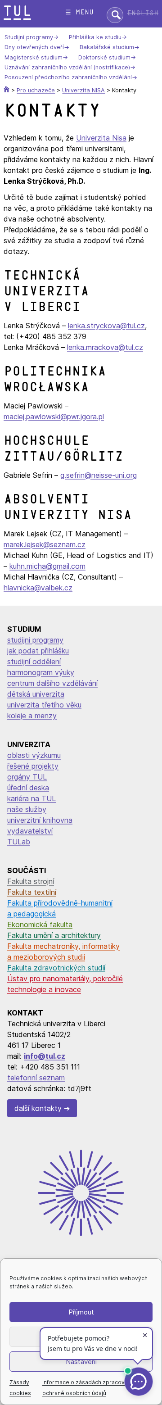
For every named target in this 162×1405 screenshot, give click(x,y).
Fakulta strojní (30, 881)
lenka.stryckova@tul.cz (106, 325)
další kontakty (38, 1108)
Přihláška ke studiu (95, 37)
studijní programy (35, 639)
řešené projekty (32, 765)
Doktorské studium (104, 57)
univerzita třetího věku (44, 704)
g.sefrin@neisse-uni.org (98, 475)
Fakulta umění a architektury (54, 935)
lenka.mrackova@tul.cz (105, 347)
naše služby (26, 809)
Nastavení (81, 1361)
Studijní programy (28, 37)
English (142, 13)
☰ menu (79, 12)
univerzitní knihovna (39, 820)
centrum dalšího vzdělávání (52, 683)
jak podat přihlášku (38, 650)
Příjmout (81, 1312)
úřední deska (28, 787)
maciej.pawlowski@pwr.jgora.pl (54, 416)
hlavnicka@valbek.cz (38, 587)
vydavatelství (30, 830)
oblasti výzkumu (34, 755)
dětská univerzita (35, 693)
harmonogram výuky (40, 672)
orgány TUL (27, 776)
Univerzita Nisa (101, 137)
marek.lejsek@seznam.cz (45, 544)
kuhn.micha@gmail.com (47, 566)
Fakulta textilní (31, 892)
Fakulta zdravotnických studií (56, 967)
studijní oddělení (34, 661)
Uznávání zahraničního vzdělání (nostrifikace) (67, 67)
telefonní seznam (36, 1077)
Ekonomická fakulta (39, 924)
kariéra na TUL (31, 798)
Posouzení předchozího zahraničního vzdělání (68, 77)
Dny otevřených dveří (34, 47)
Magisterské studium (33, 57)
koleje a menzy (32, 715)
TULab (18, 841)
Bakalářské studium (107, 47)
